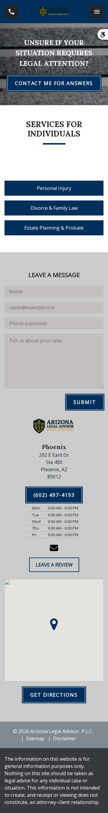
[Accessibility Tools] (103, 34)
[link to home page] (54, 11)
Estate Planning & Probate (54, 228)
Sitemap (35, 738)
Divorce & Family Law (54, 208)
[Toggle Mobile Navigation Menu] (97, 11)
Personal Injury (54, 188)
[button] (54, 624)
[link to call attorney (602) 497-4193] (11, 11)
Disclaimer (64, 738)
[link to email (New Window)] (54, 548)
